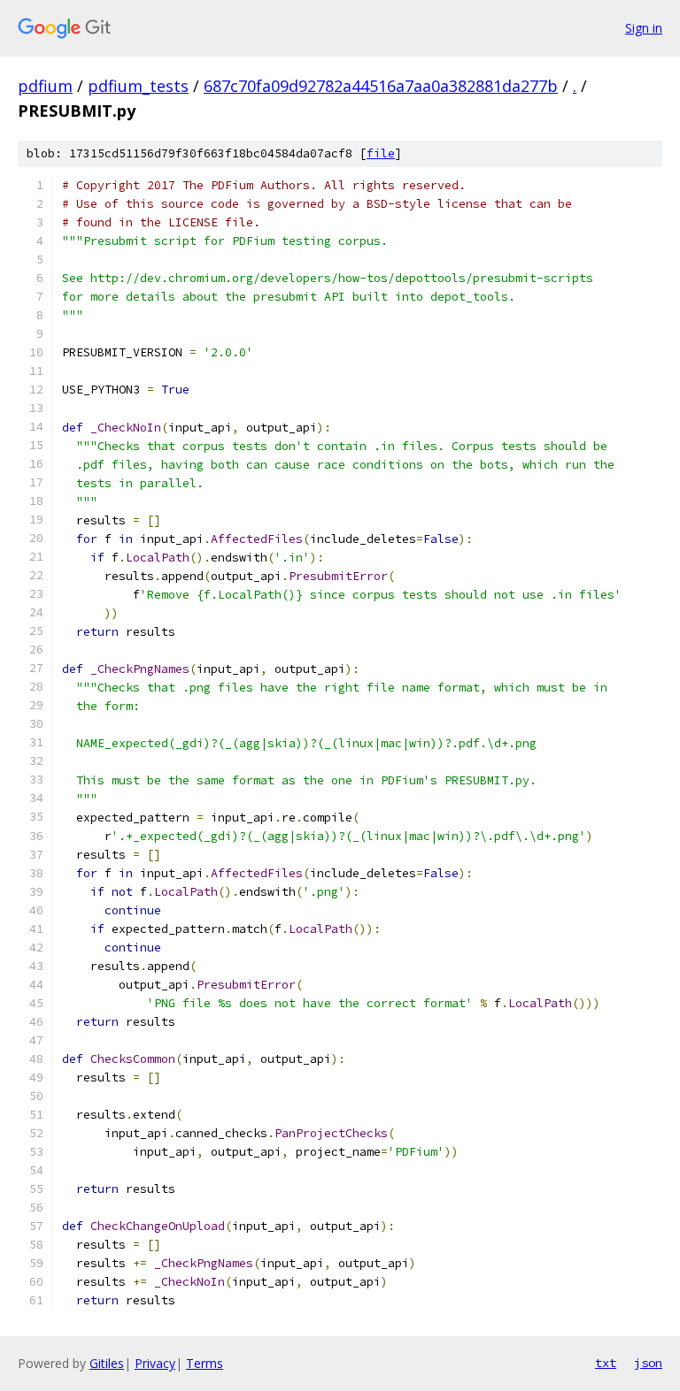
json (648, 1363)
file (381, 153)
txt (605, 1363)
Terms (204, 1363)
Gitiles (106, 1363)
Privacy (155, 1363)
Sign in (643, 27)
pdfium (45, 85)
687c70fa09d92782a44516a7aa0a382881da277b (381, 85)
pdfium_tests (138, 85)
